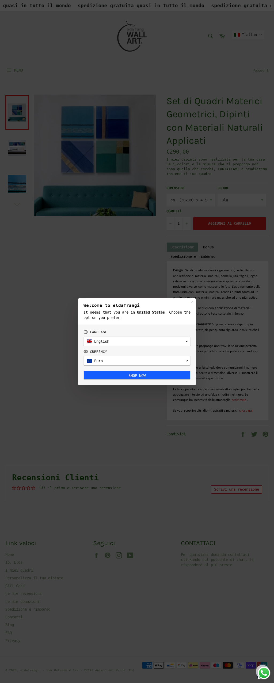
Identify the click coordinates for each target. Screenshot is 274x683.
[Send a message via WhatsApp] (264, 673)
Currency (98, 352)
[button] (137, 341)
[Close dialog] (192, 302)
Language (98, 332)
